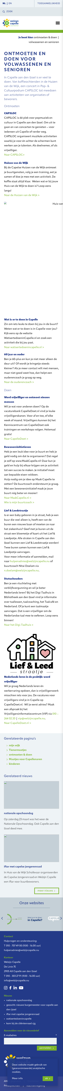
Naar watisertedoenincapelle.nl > (24, 347)
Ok (46, 1078)
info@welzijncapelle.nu (16, 981)
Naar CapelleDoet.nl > (17, 723)
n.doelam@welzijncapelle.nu (21, 570)
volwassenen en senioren (44, 42)
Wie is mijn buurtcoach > (19, 502)
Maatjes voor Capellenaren (25, 759)
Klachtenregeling (36, 1086)
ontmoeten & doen (45, 37)
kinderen (14, 764)
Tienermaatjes (18, 750)
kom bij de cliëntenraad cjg (20, 1023)
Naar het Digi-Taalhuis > (18, 625)
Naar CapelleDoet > (16, 439)
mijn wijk (14, 745)
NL (4, 3)
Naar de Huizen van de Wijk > (22, 195)
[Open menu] (57, 23)
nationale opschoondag (19, 1000)
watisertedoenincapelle (19, 1019)
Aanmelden (45, 1048)
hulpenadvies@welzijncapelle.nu (30, 561)
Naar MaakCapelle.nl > (17, 498)
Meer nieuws (45, 891)
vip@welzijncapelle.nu (31, 718)
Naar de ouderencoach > (19, 382)
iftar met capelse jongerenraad (22, 1014)
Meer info (17, 1078)
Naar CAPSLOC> (14, 155)
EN (10, 3)
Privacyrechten (12, 1086)
